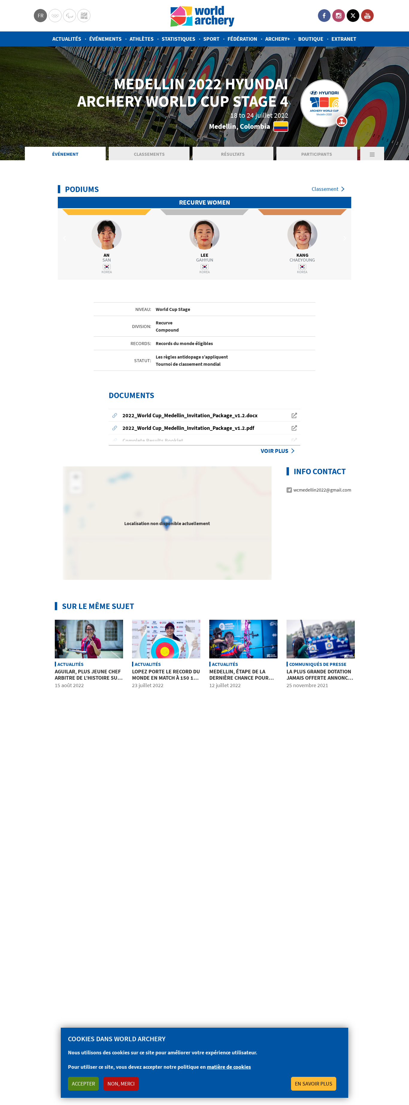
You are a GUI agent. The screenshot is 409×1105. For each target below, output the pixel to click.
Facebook (324, 15)
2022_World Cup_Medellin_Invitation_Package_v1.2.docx (189, 415)
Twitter (353, 15)
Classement (325, 188)
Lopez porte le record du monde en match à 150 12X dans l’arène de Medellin (166, 678)
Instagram (338, 15)
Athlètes (142, 38)
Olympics (55, 15)
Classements (149, 154)
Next (344, 238)
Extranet (343, 38)
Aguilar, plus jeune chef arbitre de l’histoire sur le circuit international (88, 678)
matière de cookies (229, 1066)
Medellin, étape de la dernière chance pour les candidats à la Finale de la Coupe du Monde (241, 681)
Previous (65, 238)
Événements (105, 38)
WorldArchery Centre (83, 15)
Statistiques (178, 38)
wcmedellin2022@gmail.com (322, 490)
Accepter (83, 1083)
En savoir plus (313, 1083)
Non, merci (121, 1083)
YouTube (367, 15)
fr (40, 15)
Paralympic (69, 15)
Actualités (66, 38)
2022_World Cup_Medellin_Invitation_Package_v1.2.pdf (188, 427)
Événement (65, 154)
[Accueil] (202, 15)
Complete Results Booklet (152, 440)
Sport (211, 38)
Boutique (310, 38)
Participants (316, 154)
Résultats (233, 154)
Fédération (242, 38)
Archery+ (277, 38)
